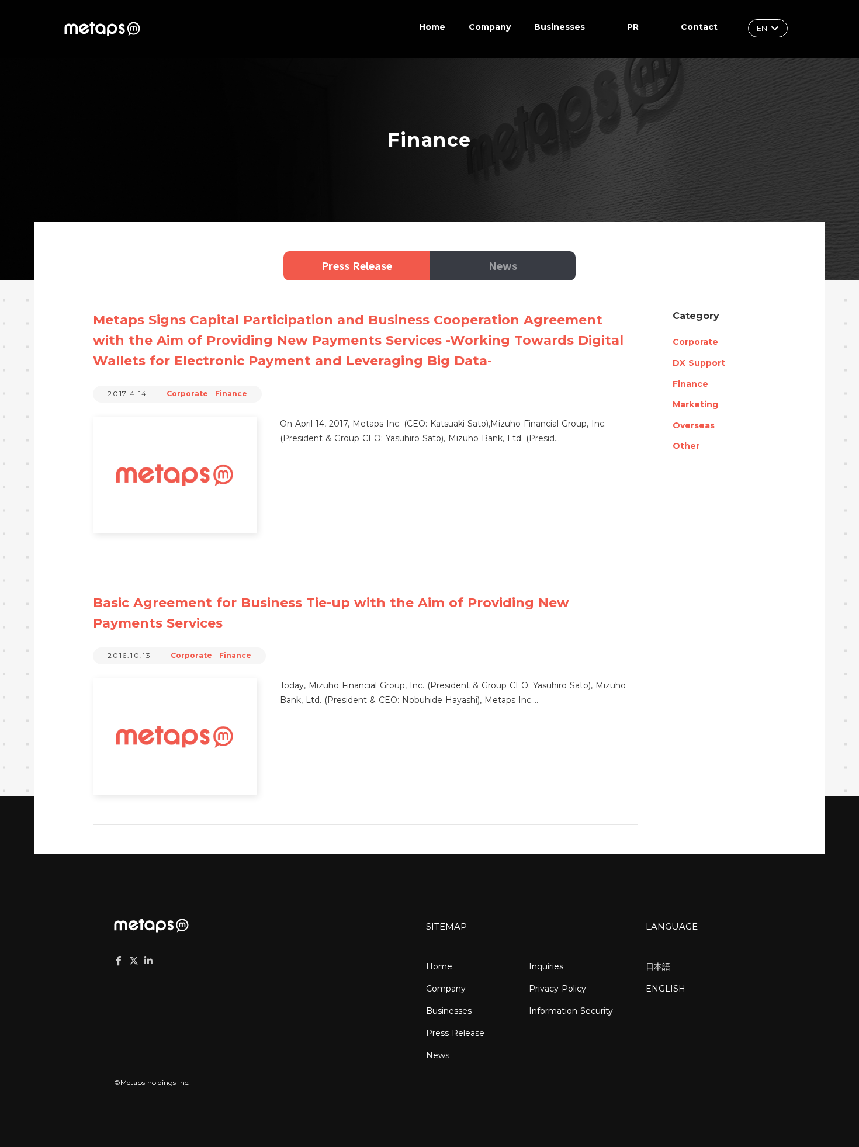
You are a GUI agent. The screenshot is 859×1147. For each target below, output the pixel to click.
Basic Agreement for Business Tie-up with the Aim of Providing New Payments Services (331, 613)
